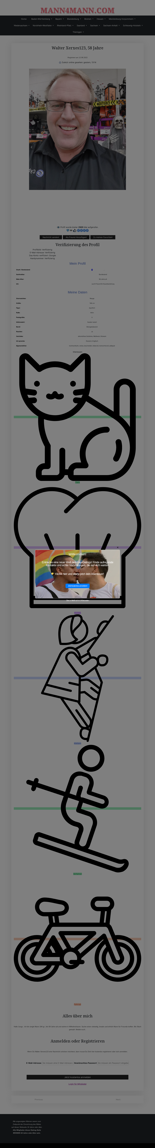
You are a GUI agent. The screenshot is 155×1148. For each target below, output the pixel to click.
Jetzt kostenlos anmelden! (77, 586)
